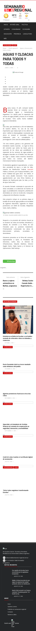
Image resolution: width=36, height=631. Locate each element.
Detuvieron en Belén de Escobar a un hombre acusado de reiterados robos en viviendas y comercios (17, 338)
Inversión (29, 169)
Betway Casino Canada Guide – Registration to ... (27, 283)
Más (5, 38)
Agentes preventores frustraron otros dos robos (17, 395)
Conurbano (16, 29)
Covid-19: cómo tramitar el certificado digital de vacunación (18, 458)
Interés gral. (15, 24)
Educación (8, 34)
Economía (26, 29)
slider (14, 45)
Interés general (8, 45)
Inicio (6, 24)
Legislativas (27, 34)
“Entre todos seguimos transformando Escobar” (15, 491)
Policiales (6, 307)
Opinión (7, 29)
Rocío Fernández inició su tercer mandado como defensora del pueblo (17, 365)
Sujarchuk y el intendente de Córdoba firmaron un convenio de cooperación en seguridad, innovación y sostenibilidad (16, 426)
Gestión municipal (8, 467)
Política (25, 24)
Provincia (17, 34)
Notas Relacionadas (10, 301)
